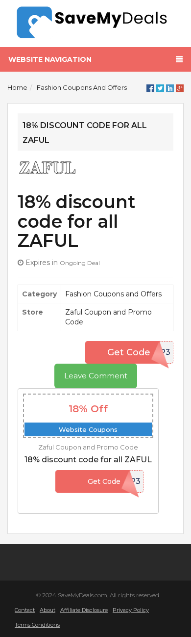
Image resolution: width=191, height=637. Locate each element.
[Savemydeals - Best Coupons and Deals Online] (95, 22)
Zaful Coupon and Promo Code (88, 447)
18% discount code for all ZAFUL (88, 459)
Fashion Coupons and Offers (82, 87)
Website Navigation (50, 59)
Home (17, 87)
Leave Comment (95, 375)
